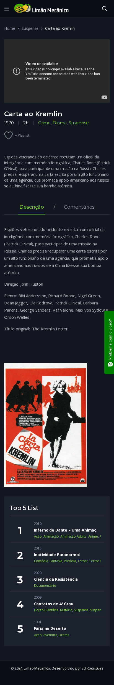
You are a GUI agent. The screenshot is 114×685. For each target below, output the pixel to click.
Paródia (70, 561)
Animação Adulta (73, 536)
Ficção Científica (46, 610)
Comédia (41, 561)
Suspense (30, 28)
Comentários (79, 207)
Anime (93, 536)
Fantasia (56, 561)
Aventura (50, 635)
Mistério (66, 610)
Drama (60, 122)
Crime (44, 122)
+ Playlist (22, 135)
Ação (38, 536)
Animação (51, 536)
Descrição (31, 207)
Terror (82, 561)
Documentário (45, 585)
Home (9, 28)
